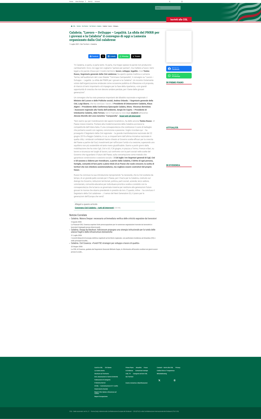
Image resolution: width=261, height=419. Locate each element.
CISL (74, 26)
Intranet (97, 1)
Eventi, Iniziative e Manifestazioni (137, 383)
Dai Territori (85, 26)
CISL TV (128, 373)
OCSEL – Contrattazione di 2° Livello (106, 386)
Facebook (95, 56)
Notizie (79, 26)
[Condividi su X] (103, 56)
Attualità (139, 367)
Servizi (90, 1)
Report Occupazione (101, 396)
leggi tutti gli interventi (130, 116)
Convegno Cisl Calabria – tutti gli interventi (94, 207)
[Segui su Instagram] (170, 380)
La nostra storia (99, 370)
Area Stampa (79, 1)
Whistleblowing (162, 373)
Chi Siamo (108, 367)
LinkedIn (113, 56)
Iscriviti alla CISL (179, 19)
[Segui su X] (159, 380)
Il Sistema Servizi (100, 383)
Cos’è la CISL (98, 367)
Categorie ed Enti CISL (140, 373)
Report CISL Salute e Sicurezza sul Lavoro (105, 392)
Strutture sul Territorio (101, 373)
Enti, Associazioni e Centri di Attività (106, 377)
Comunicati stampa (141, 370)
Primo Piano (130, 367)
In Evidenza (129, 370)
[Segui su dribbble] (175, 380)
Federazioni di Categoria (102, 380)
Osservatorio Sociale (101, 389)
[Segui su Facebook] (164, 380)
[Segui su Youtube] (159, 385)
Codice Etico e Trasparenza (166, 370)
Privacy (177, 367)
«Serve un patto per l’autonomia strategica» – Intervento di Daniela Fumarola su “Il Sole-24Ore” (178, 153)
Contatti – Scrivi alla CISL (165, 367)
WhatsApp (125, 56)
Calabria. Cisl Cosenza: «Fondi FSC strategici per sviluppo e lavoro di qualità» (105, 243)
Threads (137, 56)
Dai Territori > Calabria (95, 26)
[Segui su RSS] (164, 385)
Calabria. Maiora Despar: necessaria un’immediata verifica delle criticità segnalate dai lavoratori (114, 218)
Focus (146, 367)
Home (71, 1)
